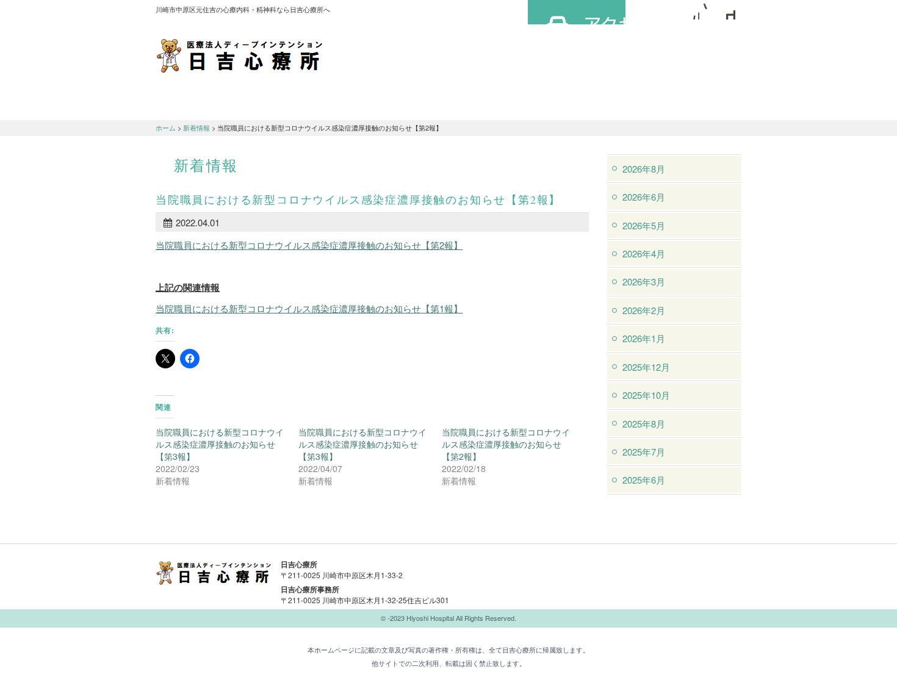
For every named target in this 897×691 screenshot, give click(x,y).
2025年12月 (646, 366)
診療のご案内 (302, 104)
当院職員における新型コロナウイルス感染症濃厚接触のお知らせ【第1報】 (309, 308)
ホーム (166, 127)
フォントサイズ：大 (727, 12)
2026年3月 (643, 281)
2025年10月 (646, 394)
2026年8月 (643, 168)
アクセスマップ (576, 12)
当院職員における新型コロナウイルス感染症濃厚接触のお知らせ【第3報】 (220, 444)
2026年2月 (643, 310)
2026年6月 (643, 196)
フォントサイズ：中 (709, 12)
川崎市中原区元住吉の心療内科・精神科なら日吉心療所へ (239, 55)
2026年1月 (643, 338)
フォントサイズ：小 (691, 12)
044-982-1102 (546, 572)
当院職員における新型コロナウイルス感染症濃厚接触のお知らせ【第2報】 (309, 244)
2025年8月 (643, 423)
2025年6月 (643, 479)
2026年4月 (643, 253)
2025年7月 (643, 451)
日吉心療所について (204, 104)
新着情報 (196, 127)
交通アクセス (399, 104)
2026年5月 (643, 225)
